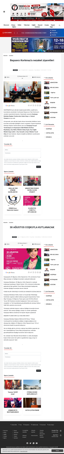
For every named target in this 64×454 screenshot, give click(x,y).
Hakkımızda (35, 424)
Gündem (37, 27)
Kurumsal (43, 424)
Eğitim (14, 27)
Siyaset (40, 25)
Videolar (54, 30)
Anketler (25, 432)
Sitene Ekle (14, 424)
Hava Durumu (34, 435)
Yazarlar (54, 35)
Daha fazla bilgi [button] (23, 451)
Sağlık (33, 25)
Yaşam (53, 25)
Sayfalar (33, 432)
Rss (21, 424)
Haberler (5, 55)
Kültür (19, 25)
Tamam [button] (57, 450)
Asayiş (47, 25)
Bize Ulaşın (51, 424)
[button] (15, 33)
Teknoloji (26, 25)
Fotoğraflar (55, 32)
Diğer (51, 27)
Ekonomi (6, 25)
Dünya (13, 25)
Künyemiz (26, 424)
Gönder (38, 166)
